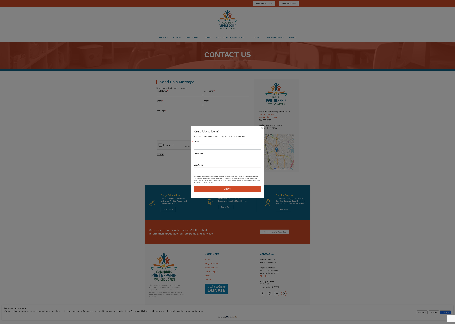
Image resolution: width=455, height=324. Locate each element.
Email (196, 142)
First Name (198, 153)
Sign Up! (227, 189)
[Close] (262, 128)
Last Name (198, 165)
